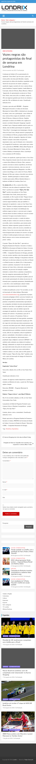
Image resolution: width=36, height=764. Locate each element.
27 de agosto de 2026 (17, 566)
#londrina (8, 429)
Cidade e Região (7, 594)
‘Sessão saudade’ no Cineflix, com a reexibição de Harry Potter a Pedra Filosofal (22, 551)
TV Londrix (6, 607)
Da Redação (20, 70)
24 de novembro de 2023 (9, 70)
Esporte (5, 602)
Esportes (6, 615)
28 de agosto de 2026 (17, 555)
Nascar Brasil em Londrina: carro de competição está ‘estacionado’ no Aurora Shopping (17, 673)
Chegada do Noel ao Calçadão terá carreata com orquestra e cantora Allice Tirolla (17, 443)
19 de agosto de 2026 (9, 644)
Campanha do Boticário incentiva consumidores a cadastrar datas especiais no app (21, 572)
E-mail (5, 490)
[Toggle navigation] (3, 16)
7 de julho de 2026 (8, 738)
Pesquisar (5, 523)
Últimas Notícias (20, 547)
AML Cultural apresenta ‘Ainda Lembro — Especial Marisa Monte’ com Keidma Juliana (22, 562)
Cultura (13, 547)
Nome (5, 482)
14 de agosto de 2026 (9, 707)
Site (4, 497)
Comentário (6, 461)
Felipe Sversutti (28, 759)
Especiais (13, 568)
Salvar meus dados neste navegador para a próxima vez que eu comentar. (18, 508)
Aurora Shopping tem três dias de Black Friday (17, 437)
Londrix (15, 759)
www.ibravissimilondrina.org (11, 294)
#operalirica (15, 429)
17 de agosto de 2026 (9, 677)
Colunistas (6, 596)
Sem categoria (7, 51)
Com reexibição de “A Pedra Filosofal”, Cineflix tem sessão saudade (20, 582)
